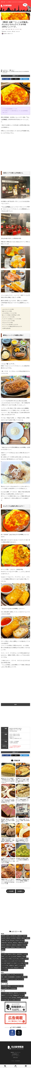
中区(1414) (10, 942)
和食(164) (10, 954)
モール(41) (22, 995)
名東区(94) (13, 947)
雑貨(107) (3, 995)
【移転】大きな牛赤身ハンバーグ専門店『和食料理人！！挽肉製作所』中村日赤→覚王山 (7, 840)
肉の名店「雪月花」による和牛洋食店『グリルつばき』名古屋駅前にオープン (7, 820)
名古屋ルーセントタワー (14, 747)
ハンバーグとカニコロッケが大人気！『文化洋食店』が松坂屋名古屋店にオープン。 (7, 801)
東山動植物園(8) (11, 976)
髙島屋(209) (19, 997)
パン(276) (21, 967)
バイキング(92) (4, 967)
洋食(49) (24, 956)
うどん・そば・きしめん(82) (10, 956)
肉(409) (8, 963)
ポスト (16, 78)
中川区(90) (25, 944)
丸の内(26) (13, 938)
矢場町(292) (19, 935)
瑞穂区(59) (19, 944)
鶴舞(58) (27, 938)
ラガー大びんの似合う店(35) (17, 986)
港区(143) (3, 947)
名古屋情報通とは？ (15, 1054)
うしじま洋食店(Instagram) (15, 746)
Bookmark (25, 78)
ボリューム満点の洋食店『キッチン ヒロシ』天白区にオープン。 (22, 801)
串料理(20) (19, 956)
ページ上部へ (15, 1067)
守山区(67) (18, 947)
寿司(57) (14, 954)
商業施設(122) (16, 995)
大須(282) (25, 935)
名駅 (9, 29)
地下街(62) (14, 997)
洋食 (20, 29)
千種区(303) (20, 942)
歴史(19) (8, 974)
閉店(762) (16, 993)
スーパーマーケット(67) (6, 997)
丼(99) (2, 956)
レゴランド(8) (4, 981)
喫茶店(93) (16, 967)
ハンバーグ (17, 29)
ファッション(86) (22, 993)
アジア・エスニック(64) (19, 960)
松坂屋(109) (25, 997)
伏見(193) (8, 938)
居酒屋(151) (11, 965)
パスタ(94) (21, 958)
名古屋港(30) (18, 976)
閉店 (6, 29)
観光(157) (3, 974)
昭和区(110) (8, 944)
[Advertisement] (15, 52)
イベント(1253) (4, 993)
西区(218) (26, 942)
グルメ (3, 29)
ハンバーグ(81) (20, 963)
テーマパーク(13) (19, 974)
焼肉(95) (26, 963)
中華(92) (3, 958)
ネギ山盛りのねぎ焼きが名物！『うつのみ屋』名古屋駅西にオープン (22, 860)
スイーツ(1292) (4, 970)
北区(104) (3, 944)
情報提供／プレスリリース (15, 1052)
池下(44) (7, 940)
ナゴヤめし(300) (22, 965)
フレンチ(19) (3, 960)
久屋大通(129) (13, 935)
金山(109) (3, 938)
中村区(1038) (4, 942)
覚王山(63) (12, 940)
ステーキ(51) (13, 963)
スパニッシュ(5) (11, 960)
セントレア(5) (20, 979)
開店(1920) (11, 993)
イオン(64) (18, 999)
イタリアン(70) (15, 958)
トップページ (5, 1067)
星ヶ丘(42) (22, 940)
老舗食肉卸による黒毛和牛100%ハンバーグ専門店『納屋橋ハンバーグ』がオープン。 (22, 881)
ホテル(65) (13, 974)
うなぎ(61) (25, 954)
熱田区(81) (14, 944)
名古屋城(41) (24, 976)
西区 (11, 29)
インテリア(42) (9, 995)
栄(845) (7, 935)
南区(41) (8, 947)
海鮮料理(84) (19, 954)
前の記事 (11, 891)
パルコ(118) (3, 999)
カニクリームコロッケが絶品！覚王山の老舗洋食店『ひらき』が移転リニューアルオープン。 (22, 840)
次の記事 (20, 891)
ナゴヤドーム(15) (13, 979)
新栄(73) (23, 938)
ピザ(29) (26, 958)
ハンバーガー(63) (4, 965)
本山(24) (17, 940)
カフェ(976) (10, 967)
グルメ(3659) (4, 954)
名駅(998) (3, 935)
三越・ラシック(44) (11, 999)
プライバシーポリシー (15, 1055)
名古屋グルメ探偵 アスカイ (8, 33)
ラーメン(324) (8, 958)
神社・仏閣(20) (4, 976)
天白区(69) (23, 947)
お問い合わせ (15, 1057)
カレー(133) (3, 963)
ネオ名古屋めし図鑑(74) (6, 986)
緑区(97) (3, 949)
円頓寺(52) (19, 938)
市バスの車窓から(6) (5, 988)
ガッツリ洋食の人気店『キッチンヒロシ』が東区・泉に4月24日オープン (22, 820)
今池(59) (3, 940)
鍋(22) (16, 965)
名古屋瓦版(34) (13, 988)
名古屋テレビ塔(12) (5, 979)
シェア (7, 78)
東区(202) (15, 942)
